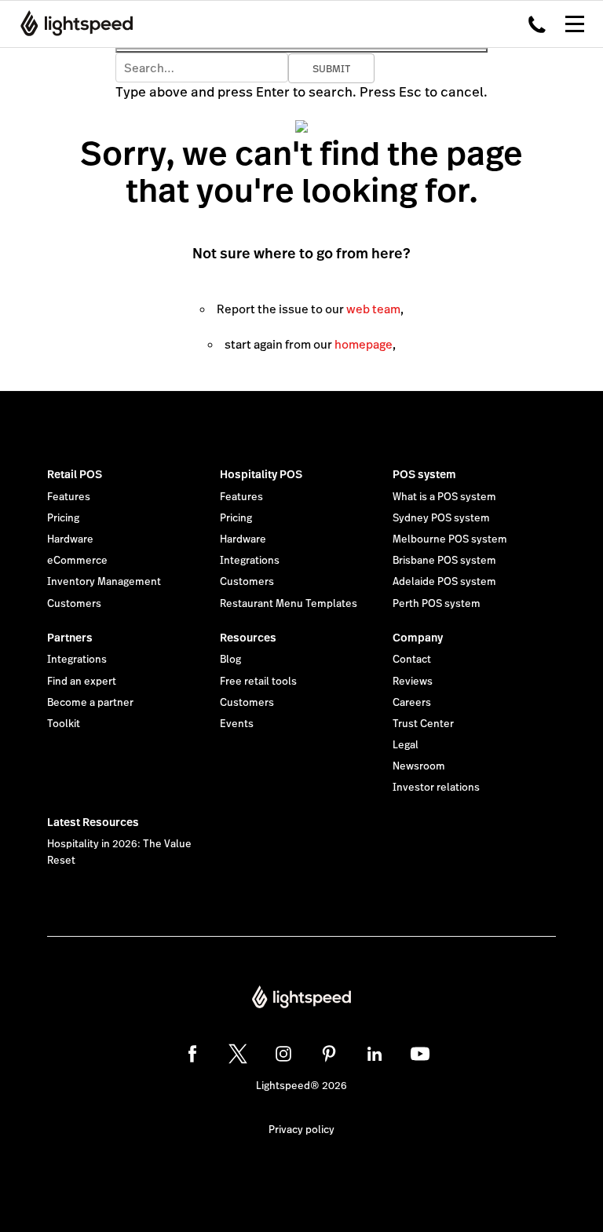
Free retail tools (258, 681)
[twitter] (238, 1053)
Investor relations (436, 788)
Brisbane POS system (444, 561)
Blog (230, 660)
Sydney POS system (441, 518)
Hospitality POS (261, 474)
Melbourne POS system (450, 539)
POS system (424, 474)
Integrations (250, 561)
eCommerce (77, 561)
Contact (412, 660)
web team (373, 309)
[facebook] (192, 1053)
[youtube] (420, 1053)
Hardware (70, 539)
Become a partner (90, 703)
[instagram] (283, 1053)
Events (237, 724)
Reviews (413, 681)
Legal (405, 745)
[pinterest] (329, 1053)
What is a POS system (444, 497)
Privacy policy (301, 1130)
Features (68, 497)
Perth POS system (437, 604)
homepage (363, 344)
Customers (74, 604)
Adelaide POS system (444, 582)
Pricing (63, 518)
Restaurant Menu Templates (288, 604)
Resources (248, 637)
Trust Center (423, 724)
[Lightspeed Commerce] (71, 23)
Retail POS (74, 474)
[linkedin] (374, 1053)
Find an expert (81, 681)
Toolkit (63, 724)
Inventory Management (104, 582)
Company (418, 637)
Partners (70, 637)
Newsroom (419, 766)
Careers (412, 703)
